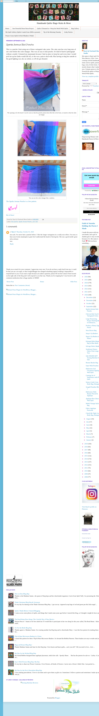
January (89, 440)
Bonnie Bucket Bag (92, 362)
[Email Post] (43, 219)
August (88, 419)
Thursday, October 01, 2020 (25, 232)
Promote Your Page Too (86, 538)
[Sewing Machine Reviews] (29, 683)
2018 (86, 447)
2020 (86, 295)
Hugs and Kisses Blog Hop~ (23, 645)
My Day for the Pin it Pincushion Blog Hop (28, 670)
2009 (86, 474)
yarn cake (35, 221)
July (87, 422)
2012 (86, 465)
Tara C (13, 232)
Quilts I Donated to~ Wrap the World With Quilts (52, 28)
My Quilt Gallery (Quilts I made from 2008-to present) (22, 32)
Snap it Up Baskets (92, 333)
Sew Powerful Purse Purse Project (23, 28)
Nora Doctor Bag (91, 330)
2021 (86, 292)
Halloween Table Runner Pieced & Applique (92, 393)
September (89, 306)
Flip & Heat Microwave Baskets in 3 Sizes (28, 636)
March (88, 434)
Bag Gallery (75, 28)
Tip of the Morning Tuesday (52, 32)
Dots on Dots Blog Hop (22, 594)
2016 (86, 453)
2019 (86, 444)
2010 (86, 471)
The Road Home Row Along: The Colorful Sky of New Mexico (34, 619)
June (88, 425)
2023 (86, 286)
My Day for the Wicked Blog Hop (25, 653)
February (89, 437)
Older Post (73, 281)
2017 (86, 450)
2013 (86, 462)
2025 (86, 280)
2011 (86, 468)
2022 (86, 289)
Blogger (57, 698)
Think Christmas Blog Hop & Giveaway (27, 602)
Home (7, 28)
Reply (12, 244)
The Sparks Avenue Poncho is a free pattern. (21, 201)
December (89, 297)
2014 (86, 459)
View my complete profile (90, 76)
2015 (86, 456)
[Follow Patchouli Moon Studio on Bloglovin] (86, 543)
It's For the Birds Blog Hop (23, 628)
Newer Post (10, 281)
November (89, 300)
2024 (86, 283)
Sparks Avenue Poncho (25, 221)
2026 (86, 277)
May (88, 428)
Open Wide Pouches (92, 366)
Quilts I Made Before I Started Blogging (27, 611)
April (88, 431)
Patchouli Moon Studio (86, 533)
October (89, 303)
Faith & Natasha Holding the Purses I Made (90, 225)
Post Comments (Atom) (22, 285)
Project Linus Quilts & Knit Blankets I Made (19, 36)
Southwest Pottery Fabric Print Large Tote (92, 351)
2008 (86, 477)
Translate (96, 86)
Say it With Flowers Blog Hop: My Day (27, 662)
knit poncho (14, 221)
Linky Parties (68, 32)
